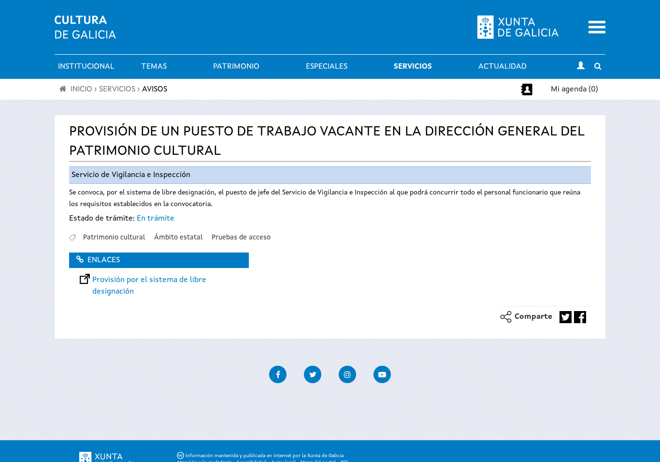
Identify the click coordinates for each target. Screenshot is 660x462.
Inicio (81, 89)
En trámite (155, 219)
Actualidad (502, 67)
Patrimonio (236, 67)
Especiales (326, 67)
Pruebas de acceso (241, 237)
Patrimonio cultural (114, 237)
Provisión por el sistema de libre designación (149, 280)
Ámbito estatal (178, 237)
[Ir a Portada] (85, 33)
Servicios (413, 67)
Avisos (154, 89)
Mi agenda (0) (574, 89)
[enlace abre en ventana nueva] (566, 317)
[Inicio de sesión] (581, 67)
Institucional (86, 67)
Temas (154, 67)
